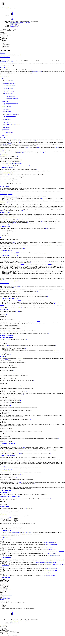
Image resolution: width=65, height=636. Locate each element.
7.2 (4, 114)
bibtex (15, 26)
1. (1, 137)
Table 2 (9, 517)
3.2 (4, 86)
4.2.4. (1, 255)
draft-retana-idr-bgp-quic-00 (4, 7)
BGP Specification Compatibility (11, 85)
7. (1, 443)
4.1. (1, 202)
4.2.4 (7, 99)
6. (1, 335)
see (15, 311)
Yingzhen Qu (17, 22)
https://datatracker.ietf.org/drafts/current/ (6, 61)
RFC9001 (19, 286)
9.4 (4, 127)
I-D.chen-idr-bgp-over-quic (16, 532)
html (12, 26)
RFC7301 (3, 207)
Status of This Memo (5, 57)
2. (1, 154)
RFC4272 (20, 472)
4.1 (4, 91)
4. (1, 194)
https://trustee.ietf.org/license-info (37, 71)
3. (1, 163)
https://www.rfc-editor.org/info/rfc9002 (49, 575)
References (5, 130)
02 (12, 13)
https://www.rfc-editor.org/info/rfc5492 (46, 547)
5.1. (1, 298)
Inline (37, 21)
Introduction (5, 78)
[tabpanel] (32, 617)
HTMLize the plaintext (5, 631)
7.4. (1, 465)
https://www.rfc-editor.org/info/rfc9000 (53, 555)
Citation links (2, 634)
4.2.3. (1, 250)
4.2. (1, 212)
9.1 (4, 122)
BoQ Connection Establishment (10, 91)
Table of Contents (4, 76)
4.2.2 (7, 96)
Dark (3, 3)
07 (12, 17)
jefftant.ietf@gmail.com (6, 598)
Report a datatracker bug (4, 625)
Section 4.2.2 (2, 305)
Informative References (6, 557)
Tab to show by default (3, 628)
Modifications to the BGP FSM (13, 98)
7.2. (1, 451)
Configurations (8, 117)
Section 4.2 (46, 198)
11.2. (1, 557)
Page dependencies (16, 632)
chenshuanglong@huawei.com (7, 595)
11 (2, 130)
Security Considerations (6, 119)
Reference (6, 633)
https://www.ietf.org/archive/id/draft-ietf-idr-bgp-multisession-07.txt (46, 562)
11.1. (1, 539)
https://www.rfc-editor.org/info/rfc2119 (49, 542)
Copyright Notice (4, 67)
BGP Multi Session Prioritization (11, 116)
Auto (3, 4)
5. (1, 283)
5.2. (1, 309)
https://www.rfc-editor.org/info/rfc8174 (50, 553)
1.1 (4, 80)
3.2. (1, 172)
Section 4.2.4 (2, 223)
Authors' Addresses (5, 135)
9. (1, 490)
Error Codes (7, 127)
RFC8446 (9, 174)
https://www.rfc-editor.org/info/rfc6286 (50, 549)
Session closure (8, 104)
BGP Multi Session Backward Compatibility (12, 114)
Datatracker (2, 599)
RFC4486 (2, 279)
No (4, 627)
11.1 (4, 132)
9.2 (4, 124)
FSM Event (7, 109)
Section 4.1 (17, 197)
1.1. (1, 149)
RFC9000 (4, 144)
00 (12, 11)
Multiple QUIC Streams (9, 88)
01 (12, 12)
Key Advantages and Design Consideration (9, 83)
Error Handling (5, 101)
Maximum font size (3, 632)
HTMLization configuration (4, 630)
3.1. (1, 167)
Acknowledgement (6, 129)
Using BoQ (4, 445)
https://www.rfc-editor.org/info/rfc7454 (51, 570)
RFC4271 (13, 139)
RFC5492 (46, 228)
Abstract (2, 53)
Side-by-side (33, 21)
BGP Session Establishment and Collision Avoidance (16, 99)
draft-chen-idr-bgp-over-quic (14, 24)
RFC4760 (18, 142)
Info (2, 629)
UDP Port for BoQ (8, 122)
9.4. (1, 514)
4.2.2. (1, 226)
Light (3, 2)
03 (12, 14)
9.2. (1, 496)
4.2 (4, 93)
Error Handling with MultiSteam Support (12, 103)
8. (1, 470)
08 (12, 18)
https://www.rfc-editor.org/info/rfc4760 (51, 568)
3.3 (4, 88)
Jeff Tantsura (28, 22)
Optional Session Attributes (7, 337)
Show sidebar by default (4, 626)
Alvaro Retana (12, 22)
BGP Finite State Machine (7, 106)
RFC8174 (22, 152)
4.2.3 (7, 98)
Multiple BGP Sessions (9, 93)
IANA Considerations (7, 490)
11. (1, 537)
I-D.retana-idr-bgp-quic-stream (26, 532)
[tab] (3, 604)
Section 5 (38, 147)
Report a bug (12, 27)
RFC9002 (38, 321)
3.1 (4, 85)
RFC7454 (25, 472)
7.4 (4, 117)
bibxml (17, 26)
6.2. (1, 356)
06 (12, 615)
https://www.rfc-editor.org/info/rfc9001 (44, 573)
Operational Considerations (7, 111)
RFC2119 (18, 152)
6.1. (1, 337)
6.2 (4, 109)
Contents (5, 629)
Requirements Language (9, 80)
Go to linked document (13, 635)
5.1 (4, 103)
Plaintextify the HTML (13, 631)
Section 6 (1, 148)
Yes (2, 627)
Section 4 (27, 147)
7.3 (4, 116)
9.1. (1, 492)
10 (2, 129)
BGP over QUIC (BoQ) (6, 90)
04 (12, 15)
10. (1, 530)
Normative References (9, 132)
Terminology (5, 154)
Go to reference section (5, 635)
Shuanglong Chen (22, 22)
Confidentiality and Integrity (10, 86)
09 (12, 19)
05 (12, 16)
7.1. (1, 445)
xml (13, 26)
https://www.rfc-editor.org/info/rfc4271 (51, 544)
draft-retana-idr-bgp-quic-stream (15, 23)
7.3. (1, 455)
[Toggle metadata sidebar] (0, 6)
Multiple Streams (5, 506)
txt (10, 26)
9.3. (1, 506)
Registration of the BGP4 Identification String (12, 124)
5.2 (4, 104)
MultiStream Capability (11, 96)
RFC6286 (22, 264)
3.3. (1, 186)
